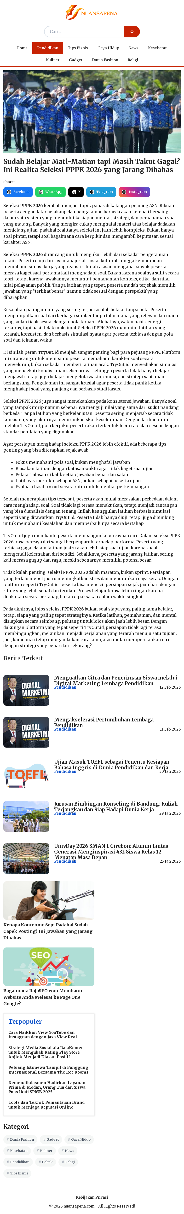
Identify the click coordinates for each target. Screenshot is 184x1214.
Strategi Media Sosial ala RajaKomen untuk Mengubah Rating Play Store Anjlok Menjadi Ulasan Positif (46, 1052)
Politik (47, 1162)
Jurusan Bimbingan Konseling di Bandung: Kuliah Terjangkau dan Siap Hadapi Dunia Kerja (116, 807)
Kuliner (52, 60)
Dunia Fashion (105, 60)
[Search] (132, 31)
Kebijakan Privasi (92, 1197)
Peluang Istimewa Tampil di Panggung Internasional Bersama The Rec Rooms (48, 1069)
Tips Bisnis (78, 48)
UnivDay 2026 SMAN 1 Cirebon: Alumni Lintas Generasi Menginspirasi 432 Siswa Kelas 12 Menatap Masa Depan (111, 851)
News (133, 48)
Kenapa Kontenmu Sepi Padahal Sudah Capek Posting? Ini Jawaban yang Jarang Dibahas (47, 931)
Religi (133, 60)
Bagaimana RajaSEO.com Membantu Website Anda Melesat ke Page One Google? (43, 997)
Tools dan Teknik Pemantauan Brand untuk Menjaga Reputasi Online (46, 1104)
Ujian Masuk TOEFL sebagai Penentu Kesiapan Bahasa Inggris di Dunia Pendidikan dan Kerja (111, 765)
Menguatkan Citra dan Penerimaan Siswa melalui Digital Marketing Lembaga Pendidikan (116, 680)
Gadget (75, 60)
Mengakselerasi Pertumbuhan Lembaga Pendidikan (104, 722)
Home (22, 48)
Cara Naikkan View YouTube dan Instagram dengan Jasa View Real (42, 1034)
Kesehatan (157, 48)
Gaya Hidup (108, 48)
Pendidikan (47, 48)
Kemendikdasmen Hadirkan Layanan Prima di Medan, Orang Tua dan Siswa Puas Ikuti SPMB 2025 (47, 1087)
